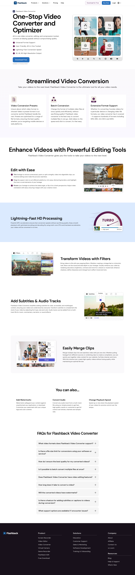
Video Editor (43, 541)
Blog (109, 558)
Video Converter (44, 545)
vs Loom (111, 548)
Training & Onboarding (81, 551)
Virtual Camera (44, 548)
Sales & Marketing (80, 545)
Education (77, 538)
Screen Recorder (44, 538)
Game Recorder (44, 551)
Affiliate (111, 541)
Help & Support (114, 561)
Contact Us (112, 545)
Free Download (44, 558)
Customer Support (80, 541)
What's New (112, 565)
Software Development (82, 548)
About (110, 538)
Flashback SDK (43, 555)
